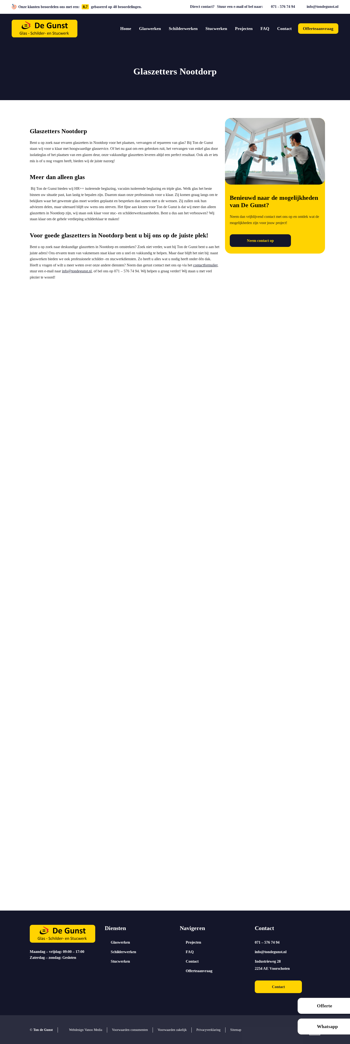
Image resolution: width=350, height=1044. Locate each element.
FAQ (190, 952)
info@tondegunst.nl (322, 7)
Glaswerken (120, 942)
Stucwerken (120, 961)
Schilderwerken (123, 952)
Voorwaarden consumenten (130, 1030)
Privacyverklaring (208, 1030)
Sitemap (235, 1030)
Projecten (193, 942)
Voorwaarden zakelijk (172, 1030)
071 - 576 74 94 (283, 7)
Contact (192, 961)
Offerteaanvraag (199, 971)
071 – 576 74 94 (267, 942)
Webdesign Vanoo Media (85, 1030)
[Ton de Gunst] (44, 29)
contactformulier (205, 265)
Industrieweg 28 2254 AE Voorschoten (272, 964)
